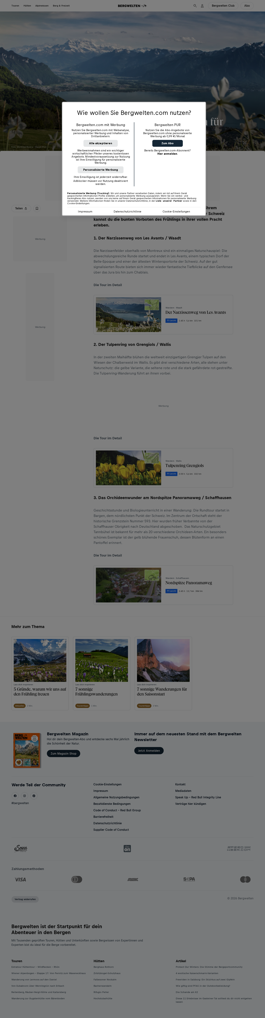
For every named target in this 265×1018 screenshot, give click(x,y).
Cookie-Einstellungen (176, 211)
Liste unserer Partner (169, 201)
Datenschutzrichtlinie (127, 211)
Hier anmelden (167, 153)
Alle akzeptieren (100, 143)
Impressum (85, 211)
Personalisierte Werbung (100, 169)
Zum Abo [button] (168, 143)
